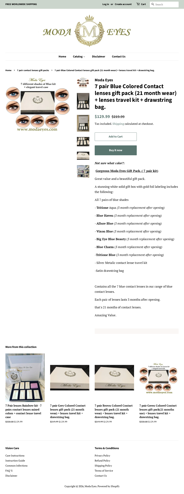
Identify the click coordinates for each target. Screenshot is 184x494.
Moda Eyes (90, 486)
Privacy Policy (102, 455)
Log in (105, 4)
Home (62, 57)
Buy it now (115, 150)
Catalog (78, 57)
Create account (123, 4)
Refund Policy (102, 460)
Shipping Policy (103, 465)
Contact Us (118, 57)
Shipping (118, 124)
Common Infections (16, 465)
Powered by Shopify (108, 486)
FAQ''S (9, 470)
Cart (143, 4)
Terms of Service (104, 470)
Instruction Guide (15, 460)
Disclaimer (98, 57)
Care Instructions (14, 455)
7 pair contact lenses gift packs (33, 70)
